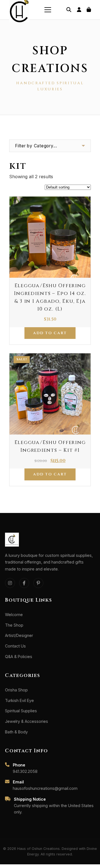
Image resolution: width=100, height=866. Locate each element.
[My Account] (79, 10)
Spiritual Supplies (21, 710)
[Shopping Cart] (89, 10)
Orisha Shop (16, 690)
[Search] (68, 10)
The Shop (14, 625)
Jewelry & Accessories (26, 721)
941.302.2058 (25, 771)
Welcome (14, 614)
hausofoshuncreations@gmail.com (45, 788)
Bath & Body (16, 731)
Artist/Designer (19, 635)
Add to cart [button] (50, 333)
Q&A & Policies (18, 656)
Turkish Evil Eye (19, 700)
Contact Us (15, 646)
